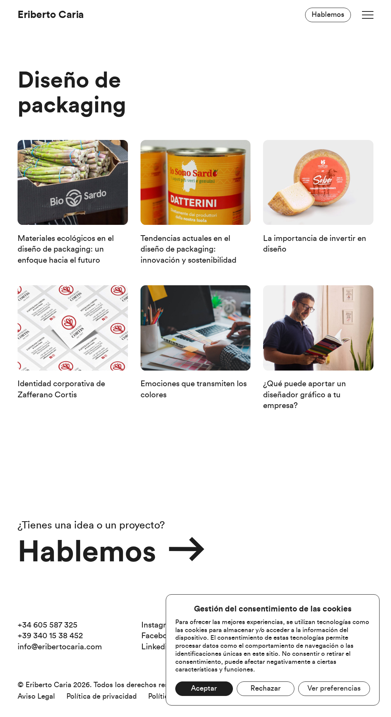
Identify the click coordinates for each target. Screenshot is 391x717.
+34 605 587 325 (48, 625)
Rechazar (265, 688)
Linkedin (156, 647)
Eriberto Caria (51, 15)
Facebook (158, 636)
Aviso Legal (36, 696)
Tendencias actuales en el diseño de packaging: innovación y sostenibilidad (188, 249)
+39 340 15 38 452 (50, 636)
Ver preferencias (334, 688)
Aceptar (204, 688)
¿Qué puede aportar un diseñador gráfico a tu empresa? (304, 395)
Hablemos (328, 14)
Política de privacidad (101, 696)
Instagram (159, 625)
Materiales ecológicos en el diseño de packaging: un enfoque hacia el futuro (66, 249)
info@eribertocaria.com (60, 647)
